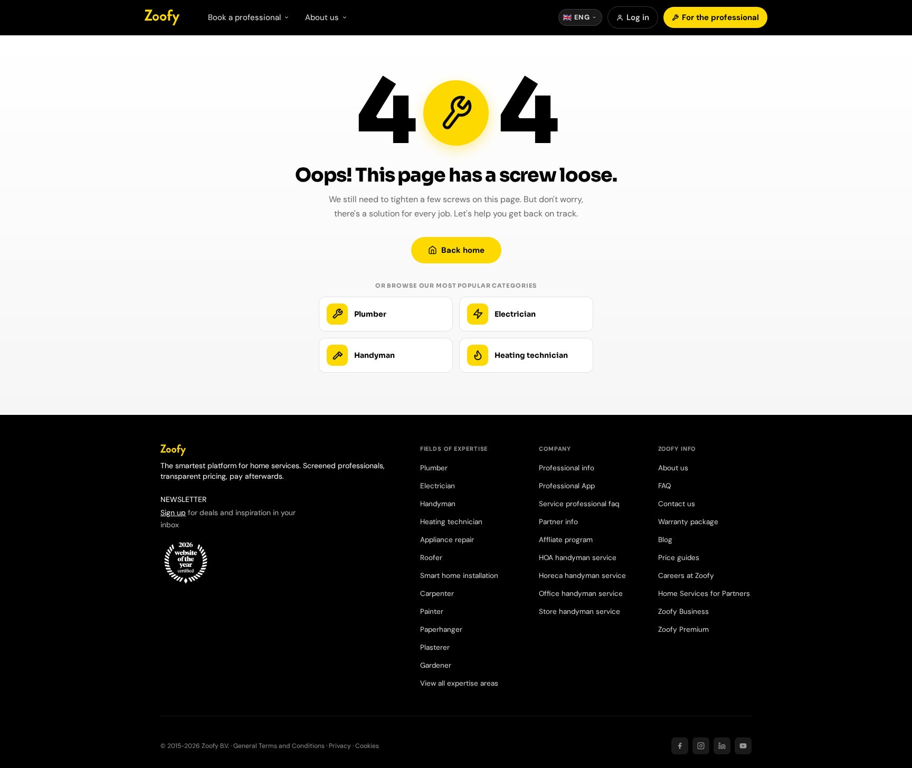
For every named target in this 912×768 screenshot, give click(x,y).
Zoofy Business (683, 611)
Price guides (678, 557)
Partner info (558, 521)
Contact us (676, 503)
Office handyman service (581, 593)
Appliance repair (447, 539)
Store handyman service (579, 611)
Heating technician (451, 521)
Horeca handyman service (582, 575)
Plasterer (435, 647)
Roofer (431, 557)
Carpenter (437, 593)
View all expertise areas (459, 683)
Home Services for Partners (704, 593)
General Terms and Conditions (279, 746)
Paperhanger (441, 629)
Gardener (435, 665)
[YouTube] (743, 745)
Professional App (567, 485)
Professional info (566, 467)
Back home (462, 250)
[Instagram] (700, 745)
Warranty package (688, 521)
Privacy (340, 746)
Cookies (367, 746)
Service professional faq (579, 503)
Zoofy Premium (683, 629)
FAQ (664, 485)
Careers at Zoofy (686, 575)
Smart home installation (459, 575)
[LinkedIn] (722, 745)
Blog (665, 539)
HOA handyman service (577, 557)
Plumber (434, 467)
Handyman (437, 503)
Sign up (173, 512)
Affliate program (566, 539)
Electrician (437, 485)
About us (673, 467)
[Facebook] (679, 745)
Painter (431, 611)
